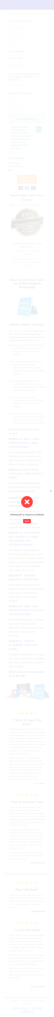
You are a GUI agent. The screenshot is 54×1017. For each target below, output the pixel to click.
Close (27, 521)
